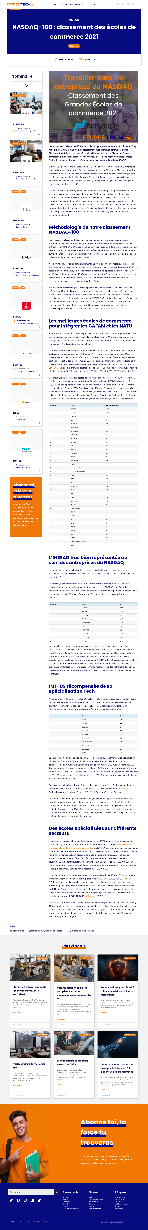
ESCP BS (21, 931)
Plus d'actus (74, 946)
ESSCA (27, 931)
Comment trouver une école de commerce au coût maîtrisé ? (29, 990)
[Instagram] (128, 4)
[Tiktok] (138, 4)
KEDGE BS (74, 931)
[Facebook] (118, 4)
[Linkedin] (133, 4)
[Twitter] (123, 4)
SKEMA (127, 879)
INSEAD (54, 368)
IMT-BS (52, 931)
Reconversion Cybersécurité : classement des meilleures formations (117, 991)
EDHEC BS (13, 931)
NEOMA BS (82, 931)
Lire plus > (17, 1012)
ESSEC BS (33, 931)
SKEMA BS (124, 789)
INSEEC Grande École (63, 931)
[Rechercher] (56, 1192)
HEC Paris (41, 931)
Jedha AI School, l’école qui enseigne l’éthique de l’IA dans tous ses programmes (117, 1068)
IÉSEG (47, 931)
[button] (39, 76)
